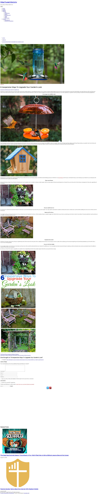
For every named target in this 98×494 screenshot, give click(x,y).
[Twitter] (48, 388)
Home (3, 8)
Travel (5, 16)
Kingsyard (29, 144)
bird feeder (60, 177)
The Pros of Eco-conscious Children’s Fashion (9, 354)
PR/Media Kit (7, 20)
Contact (4, 19)
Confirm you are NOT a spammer (8, 382)
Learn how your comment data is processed (25, 384)
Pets (5, 12)
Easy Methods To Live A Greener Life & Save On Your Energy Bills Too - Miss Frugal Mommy (25, 359)
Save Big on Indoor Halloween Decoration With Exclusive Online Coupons (15, 355)
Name (1, 373)
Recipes (4, 10)
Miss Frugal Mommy (8, 2)
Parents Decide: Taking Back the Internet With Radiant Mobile (19, 489)
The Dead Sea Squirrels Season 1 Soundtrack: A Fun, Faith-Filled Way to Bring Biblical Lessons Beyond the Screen (34, 455)
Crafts (5, 17)
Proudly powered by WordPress (7, 493)
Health (5, 14)
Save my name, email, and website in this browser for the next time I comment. (18, 378)
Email (1, 374)
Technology (6, 18)
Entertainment (7, 15)
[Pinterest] (50, 388)
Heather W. (16, 89)
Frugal (3, 9)
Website (2, 376)
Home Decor (7, 13)
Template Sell (26, 493)
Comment (2, 371)
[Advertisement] (49, 29)
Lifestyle (4, 11)
